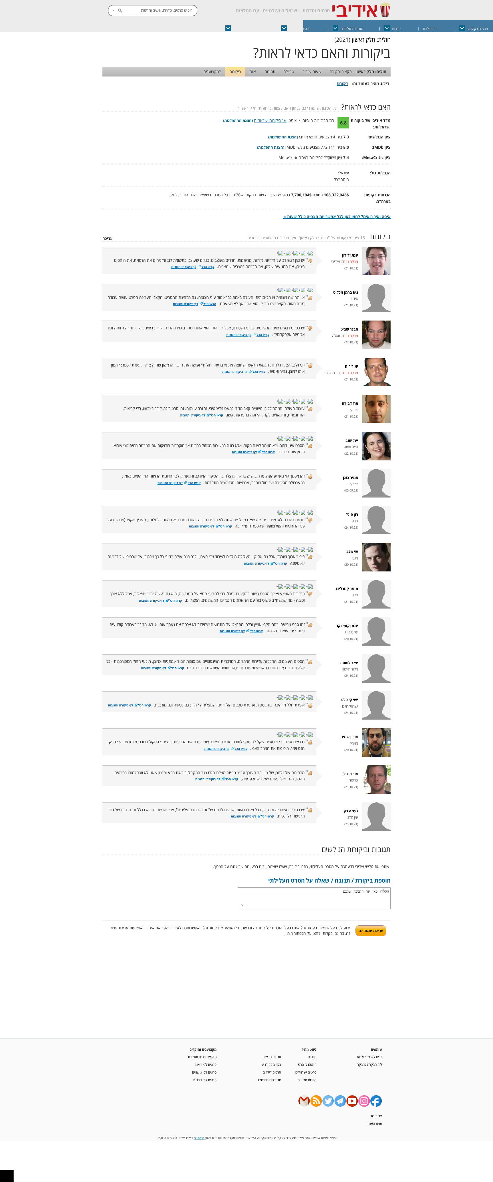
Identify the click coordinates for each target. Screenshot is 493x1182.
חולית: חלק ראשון (371, 39)
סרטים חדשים (271, 1056)
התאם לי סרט (307, 1064)
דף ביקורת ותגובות (183, 267)
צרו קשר (376, 1115)
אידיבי (335, 261)
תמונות (269, 71)
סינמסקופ (333, 372)
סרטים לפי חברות (205, 1080)
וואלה (336, 335)
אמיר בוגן (350, 477)
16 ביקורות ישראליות (270, 120)
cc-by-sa (199, 1138)
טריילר (289, 71)
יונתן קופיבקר (347, 625)
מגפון (354, 558)
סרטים (312, 1056)
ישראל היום (350, 706)
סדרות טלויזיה (307, 1080)
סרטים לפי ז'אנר (206, 1064)
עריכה (107, 238)
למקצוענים (212, 71)
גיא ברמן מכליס (345, 292)
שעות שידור (312, 71)
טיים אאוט (351, 446)
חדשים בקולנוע (477, 28)
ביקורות (235, 71)
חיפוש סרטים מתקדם (202, 1056)
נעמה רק (351, 811)
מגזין (200, 28)
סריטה (353, 780)
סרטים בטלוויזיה (351, 28)
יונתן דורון (350, 255)
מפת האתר (374, 1123)
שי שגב (352, 551)
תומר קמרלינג (347, 588)
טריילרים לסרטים (269, 1080)
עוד (171, 28)
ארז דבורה (350, 403)
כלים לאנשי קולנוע (369, 1056)
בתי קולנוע (430, 28)
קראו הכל (207, 267)
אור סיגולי (350, 774)
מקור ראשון (350, 669)
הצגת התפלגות (270, 147)
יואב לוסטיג (349, 663)
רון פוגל (352, 514)
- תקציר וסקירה (358, 71)
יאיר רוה (351, 366)
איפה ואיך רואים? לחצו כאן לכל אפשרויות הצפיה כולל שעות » (337, 216)
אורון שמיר (349, 736)
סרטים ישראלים (299, 28)
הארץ (354, 743)
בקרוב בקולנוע (271, 1064)
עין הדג (352, 817)
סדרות (396, 28)
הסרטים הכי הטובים (246, 28)
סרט (355, 521)
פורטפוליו (351, 632)
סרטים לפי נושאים (204, 1072)
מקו (355, 595)
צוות (252, 71)
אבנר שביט (349, 329)
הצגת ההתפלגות (238, 120)
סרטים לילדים (272, 1072)
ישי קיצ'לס (349, 699)
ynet (354, 409)
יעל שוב (351, 440)
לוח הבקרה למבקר (369, 1064)
